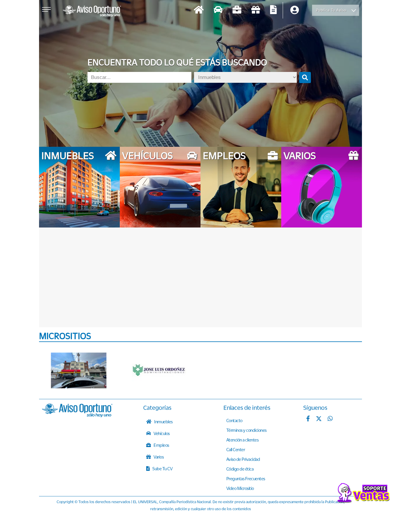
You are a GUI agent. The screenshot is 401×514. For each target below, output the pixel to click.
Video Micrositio (240, 488)
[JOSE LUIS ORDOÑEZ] (159, 370)
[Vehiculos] (218, 10)
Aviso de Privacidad (243, 459)
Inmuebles (163, 421)
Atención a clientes (242, 439)
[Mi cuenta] (294, 10)
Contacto (234, 420)
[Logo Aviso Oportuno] (92, 12)
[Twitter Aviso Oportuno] (319, 419)
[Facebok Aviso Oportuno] (308, 419)
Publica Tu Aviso (331, 10)
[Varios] (255, 10)
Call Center (235, 449)
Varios (158, 456)
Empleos (161, 445)
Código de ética (240, 468)
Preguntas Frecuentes (245, 478)
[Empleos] (236, 10)
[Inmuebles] (199, 10)
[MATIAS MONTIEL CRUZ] (78, 370)
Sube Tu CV (162, 468)
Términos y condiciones (246, 430)
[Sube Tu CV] (273, 10)
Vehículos (161, 433)
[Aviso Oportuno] (77, 415)
